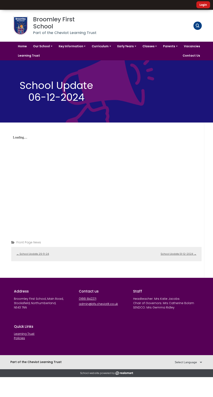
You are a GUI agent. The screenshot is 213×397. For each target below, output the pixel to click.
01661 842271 (87, 299)
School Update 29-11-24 (32, 254)
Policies (19, 338)
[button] (197, 26)
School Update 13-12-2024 (178, 254)
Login (203, 5)
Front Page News (28, 242)
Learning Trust (24, 334)
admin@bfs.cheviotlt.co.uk (98, 304)
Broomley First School (54, 22)
